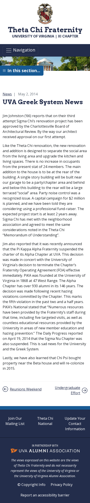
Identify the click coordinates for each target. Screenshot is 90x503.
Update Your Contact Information (75, 423)
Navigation (23, 50)
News (7, 94)
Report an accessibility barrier (45, 495)
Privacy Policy (62, 484)
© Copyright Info (31, 484)
